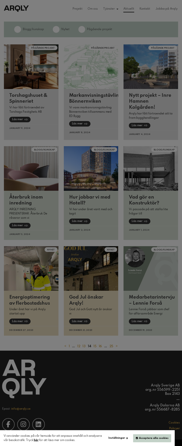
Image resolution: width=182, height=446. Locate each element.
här (36, 440)
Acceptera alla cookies (153, 438)
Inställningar (116, 438)
